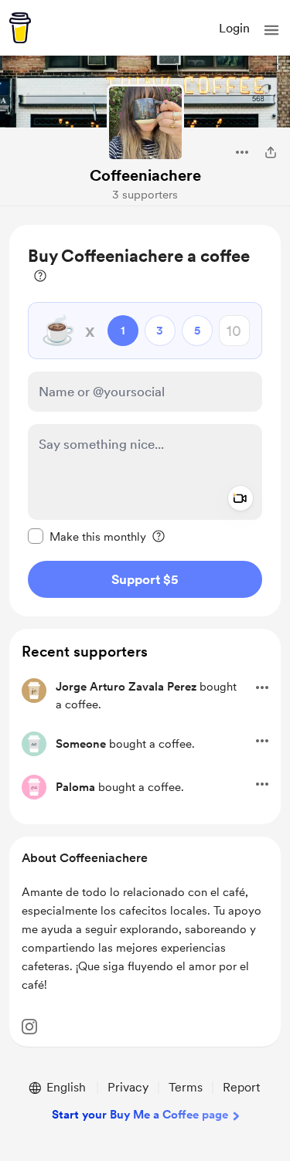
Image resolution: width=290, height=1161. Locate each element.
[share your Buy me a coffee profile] (271, 152)
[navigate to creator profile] (145, 122)
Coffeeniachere (145, 175)
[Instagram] (29, 1026)
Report (241, 1087)
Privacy (127, 1087)
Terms (186, 1087)
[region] (145, 420)
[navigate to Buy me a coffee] (20, 27)
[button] (271, 30)
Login (234, 28)
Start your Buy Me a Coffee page (140, 1115)
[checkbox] (87, 536)
